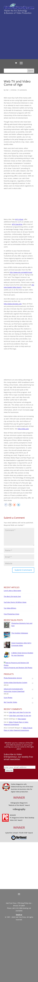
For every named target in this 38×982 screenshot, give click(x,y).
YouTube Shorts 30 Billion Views (15, 602)
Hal (7, 90)
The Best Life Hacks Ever (12, 596)
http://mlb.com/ (23, 429)
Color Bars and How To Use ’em (20, 712)
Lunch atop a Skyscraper (12, 591)
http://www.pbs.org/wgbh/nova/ (21, 272)
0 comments (22, 90)
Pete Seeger (22, 719)
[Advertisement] (19, 36)
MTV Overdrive (17, 224)
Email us (19, 915)
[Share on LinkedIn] (18, 504)
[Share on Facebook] (5, 504)
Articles (13, 90)
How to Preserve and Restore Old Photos (18, 668)
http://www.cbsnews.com (13, 304)
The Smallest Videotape (19, 633)
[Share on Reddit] (14, 504)
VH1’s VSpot (19, 219)
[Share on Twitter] (10, 504)
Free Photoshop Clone (11, 614)
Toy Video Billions (10, 608)
